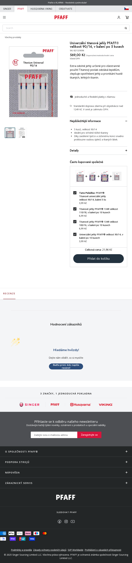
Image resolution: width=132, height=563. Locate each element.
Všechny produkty (13, 37)
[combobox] (66, 28)
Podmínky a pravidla (21, 549)
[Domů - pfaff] (66, 497)
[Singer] (29, 404)
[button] (127, 17)
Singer (7, 8)
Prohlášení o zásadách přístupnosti (103, 549)
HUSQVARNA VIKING (41, 8)
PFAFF (21, 8)
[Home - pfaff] (61, 17)
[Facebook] (59, 521)
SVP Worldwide (75, 549)
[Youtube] (72, 521)
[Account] (118, 17)
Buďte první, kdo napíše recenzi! (66, 366)
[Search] (127, 28)
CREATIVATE (65, 8)
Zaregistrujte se (89, 435)
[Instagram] (66, 521)
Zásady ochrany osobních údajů (49, 549)
